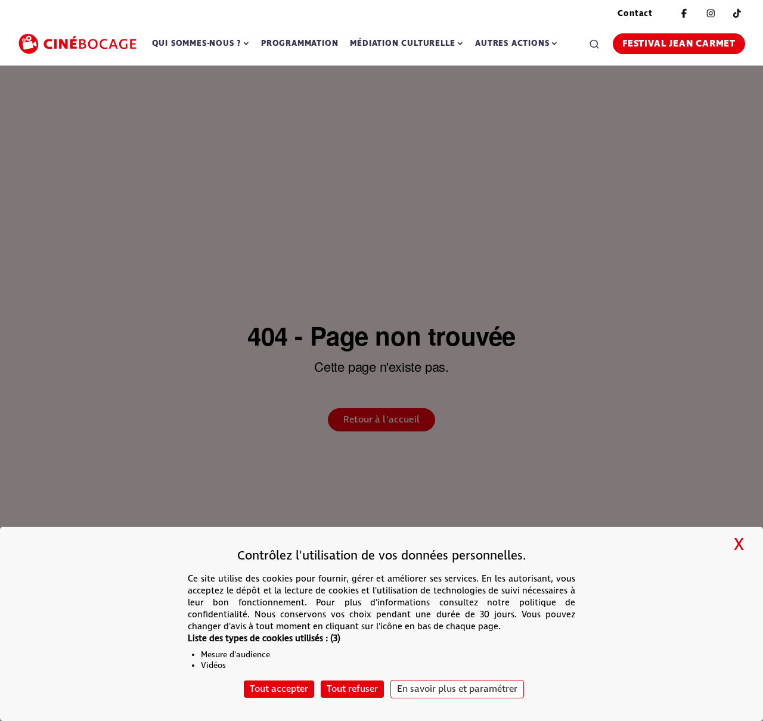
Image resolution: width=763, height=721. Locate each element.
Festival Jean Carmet (679, 43)
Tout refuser (352, 689)
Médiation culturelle (402, 43)
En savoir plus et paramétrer (457, 689)
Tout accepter (279, 689)
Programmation (299, 43)
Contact (635, 13)
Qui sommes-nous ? (196, 43)
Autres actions (512, 43)
